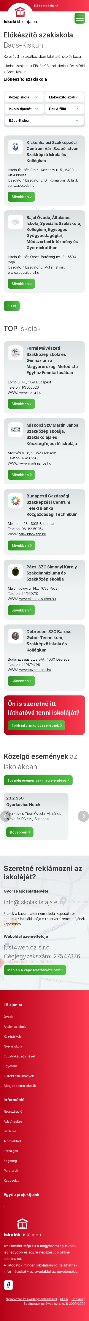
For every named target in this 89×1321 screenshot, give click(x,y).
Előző (5, 816)
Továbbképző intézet (19, 1056)
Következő (83, 816)
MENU (80, 18)
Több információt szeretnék (35, 725)
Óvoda (8, 1017)
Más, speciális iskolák (20, 1086)
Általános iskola (15, 1027)
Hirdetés (10, 1131)
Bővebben (20, 197)
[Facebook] (8, 1285)
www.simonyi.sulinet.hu (37, 599)
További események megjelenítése (36, 780)
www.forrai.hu (30, 392)
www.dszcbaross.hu (35, 670)
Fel (13, 306)
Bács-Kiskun (16, 72)
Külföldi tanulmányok (19, 1076)
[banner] (20, 14)
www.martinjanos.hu (35, 463)
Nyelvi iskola (13, 1046)
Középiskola (13, 1036)
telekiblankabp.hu (32, 534)
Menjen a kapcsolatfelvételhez (33, 970)
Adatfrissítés (13, 1121)
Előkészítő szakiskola (49, 66)
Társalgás (11, 1151)
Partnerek (11, 1170)
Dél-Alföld (77, 66)
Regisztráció (13, 1111)
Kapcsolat (11, 1180)
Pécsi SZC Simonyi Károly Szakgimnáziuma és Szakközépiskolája (52, 573)
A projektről (12, 1141)
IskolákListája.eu (16, 66)
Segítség (10, 1161)
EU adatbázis (44, 6)
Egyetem (10, 1066)
